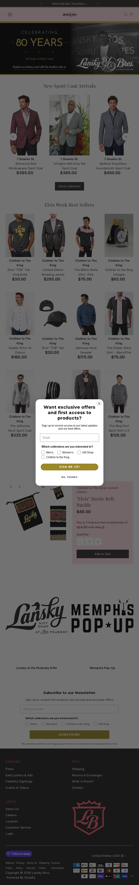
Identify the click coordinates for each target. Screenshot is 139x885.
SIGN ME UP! (69, 466)
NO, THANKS (70, 477)
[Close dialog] (99, 403)
